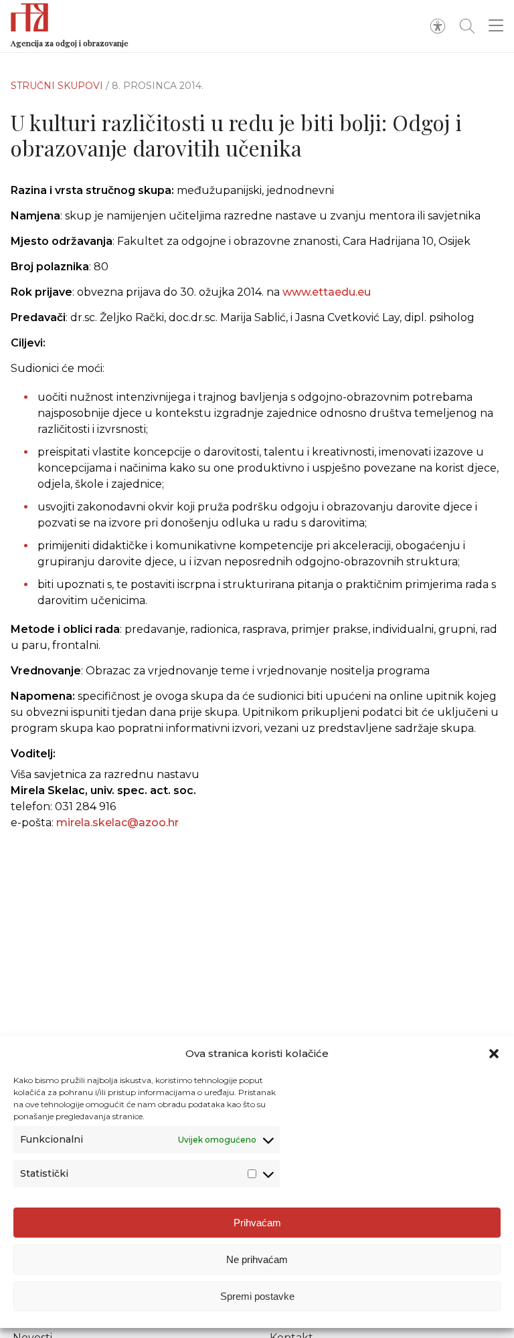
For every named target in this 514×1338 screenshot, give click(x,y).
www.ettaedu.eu (326, 292)
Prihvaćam (257, 1222)
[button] (494, 1053)
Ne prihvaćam (257, 1259)
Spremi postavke (257, 1296)
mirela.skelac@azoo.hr (117, 822)
